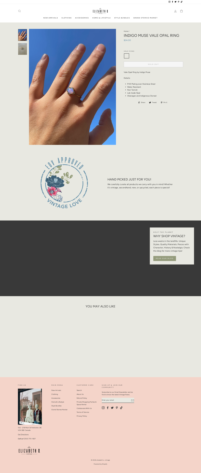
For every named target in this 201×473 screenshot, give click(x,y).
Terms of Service (83, 412)
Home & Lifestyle (101, 18)
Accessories (82, 18)
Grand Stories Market (145, 18)
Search (79, 390)
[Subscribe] (132, 400)
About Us (80, 394)
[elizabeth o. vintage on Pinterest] (116, 407)
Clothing (67, 18)
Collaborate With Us (84, 408)
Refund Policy (82, 398)
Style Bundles (122, 18)
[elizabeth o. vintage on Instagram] (103, 407)
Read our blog (165, 258)
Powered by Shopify (100, 464)
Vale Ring (129, 51)
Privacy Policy (82, 416)
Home (126, 31)
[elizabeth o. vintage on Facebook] (107, 407)
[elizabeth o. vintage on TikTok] (121, 407)
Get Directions (23, 434)
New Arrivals (50, 18)
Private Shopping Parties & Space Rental (86, 403)
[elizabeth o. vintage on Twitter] (112, 407)
